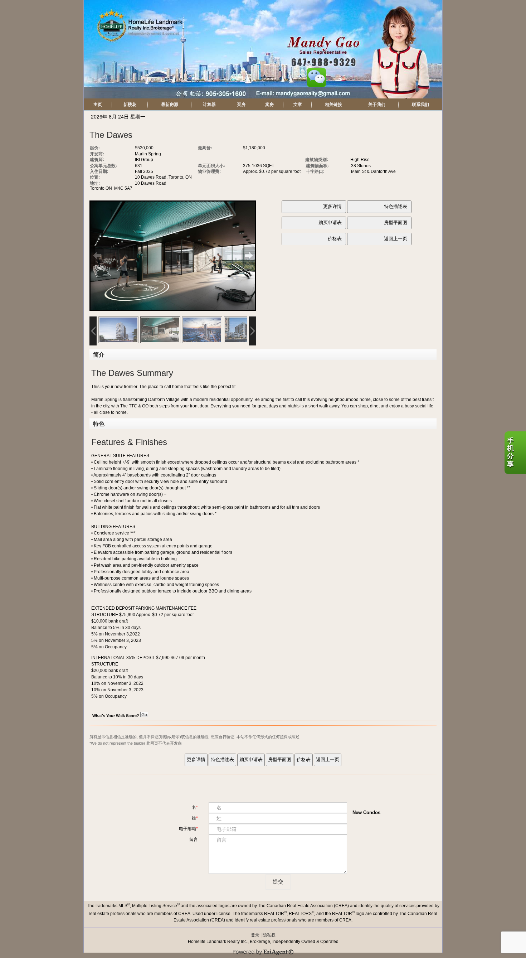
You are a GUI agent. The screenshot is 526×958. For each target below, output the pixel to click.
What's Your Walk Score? (116, 715)
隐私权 (269, 935)
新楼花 (129, 104)
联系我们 (420, 104)
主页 (97, 104)
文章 (297, 104)
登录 (255, 935)
